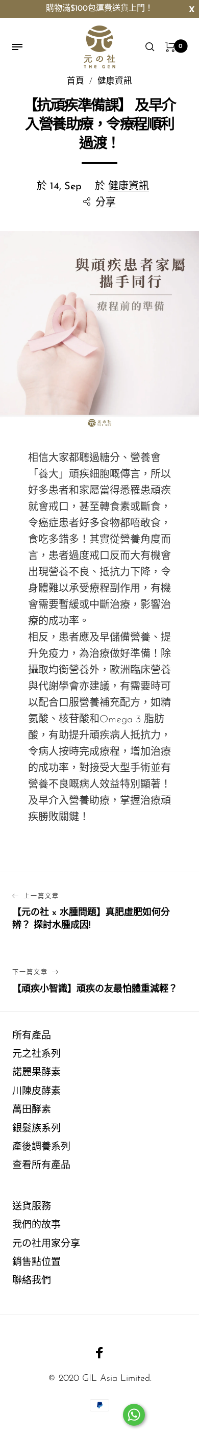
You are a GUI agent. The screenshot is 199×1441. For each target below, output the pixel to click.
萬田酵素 (31, 1110)
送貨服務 (31, 1207)
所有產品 (31, 1036)
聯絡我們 (31, 1281)
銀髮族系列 (36, 1129)
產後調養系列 (41, 1147)
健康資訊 (128, 187)
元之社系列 (36, 1054)
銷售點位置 (36, 1263)
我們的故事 (36, 1225)
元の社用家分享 (46, 1244)
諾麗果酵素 (36, 1073)
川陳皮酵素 (36, 1092)
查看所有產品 (41, 1166)
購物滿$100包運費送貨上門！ (99, 9)
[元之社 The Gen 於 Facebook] (99, 1353)
